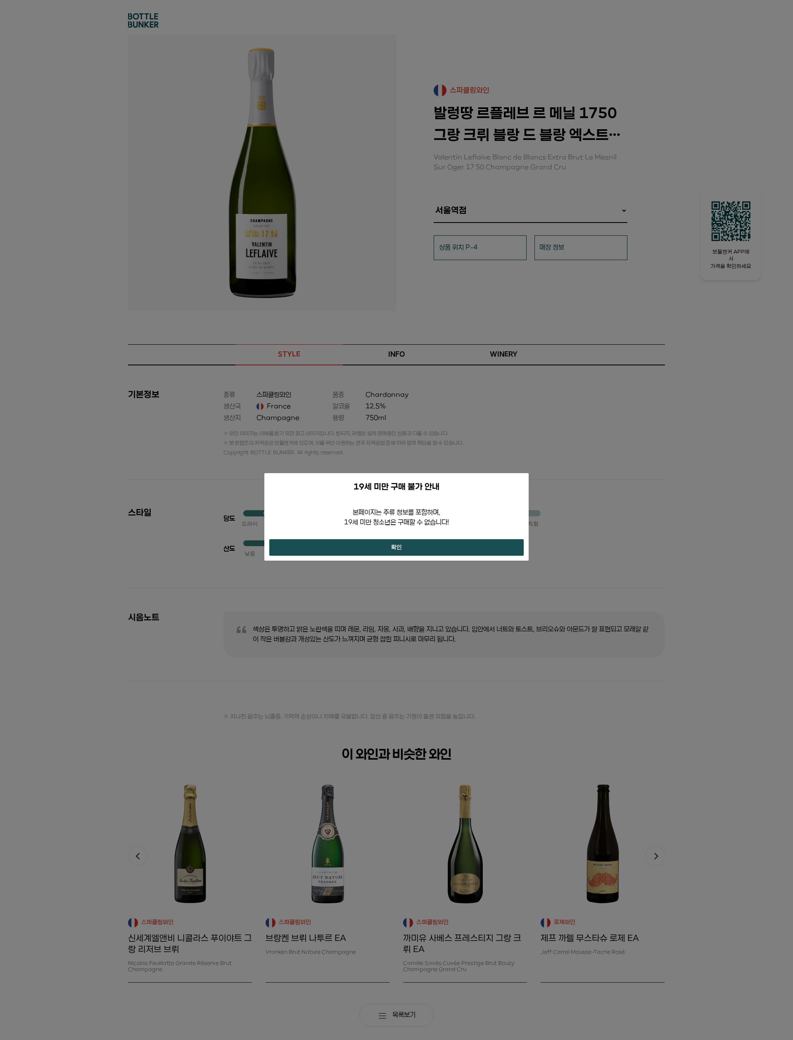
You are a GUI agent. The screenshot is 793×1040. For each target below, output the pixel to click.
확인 (396, 547)
